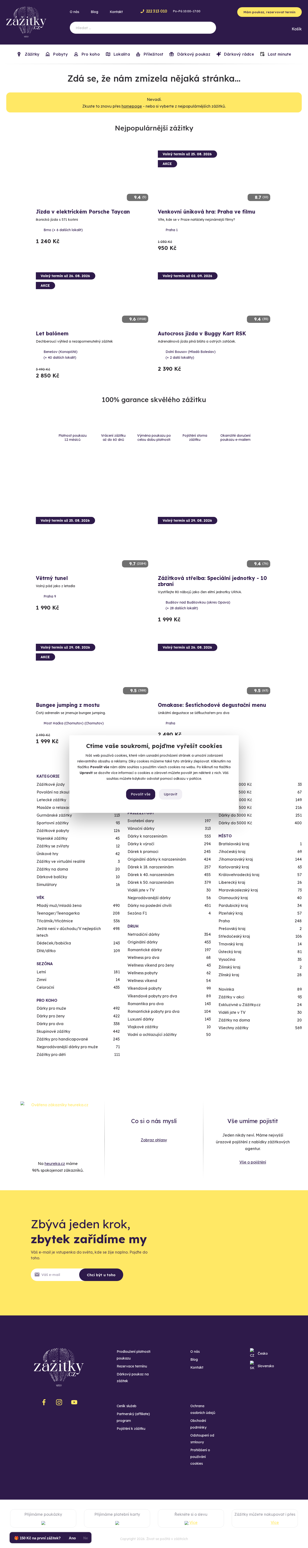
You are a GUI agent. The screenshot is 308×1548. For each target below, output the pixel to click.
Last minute (279, 54)
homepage (132, 106)
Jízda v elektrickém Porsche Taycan (83, 211)
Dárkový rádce (238, 54)
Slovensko (266, 1366)
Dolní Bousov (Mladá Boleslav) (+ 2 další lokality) (191, 355)
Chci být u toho (101, 1275)
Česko (263, 1353)
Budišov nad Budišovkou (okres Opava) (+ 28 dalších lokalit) (198, 605)
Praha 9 (50, 596)
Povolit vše (140, 794)
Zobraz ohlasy (154, 1140)
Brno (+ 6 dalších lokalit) (63, 230)
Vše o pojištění (252, 1162)
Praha (170, 723)
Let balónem (52, 333)
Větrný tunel (52, 578)
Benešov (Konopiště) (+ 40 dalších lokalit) (60, 355)
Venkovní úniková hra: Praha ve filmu (206, 211)
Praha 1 (172, 230)
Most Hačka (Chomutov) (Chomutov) (74, 723)
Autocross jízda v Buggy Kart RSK (202, 333)
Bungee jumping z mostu (68, 705)
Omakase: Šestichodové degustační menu (212, 705)
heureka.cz (55, 1163)
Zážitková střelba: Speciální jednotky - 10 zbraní (212, 581)
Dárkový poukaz (193, 54)
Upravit (170, 794)
